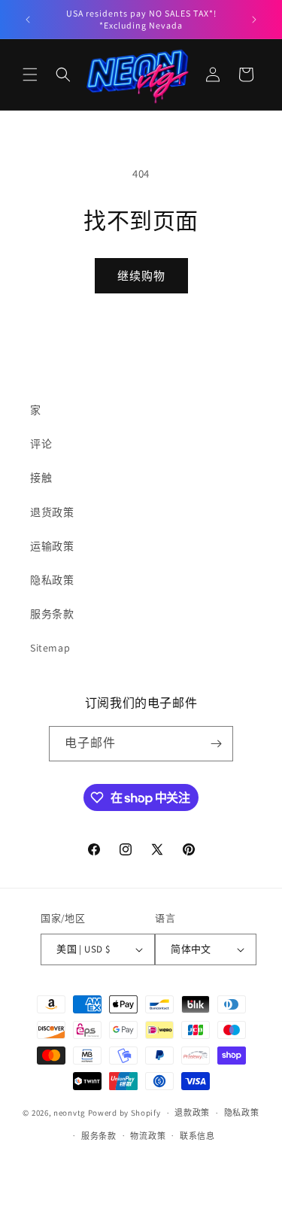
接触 (41, 478)
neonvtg (69, 1112)
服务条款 (52, 614)
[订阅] (215, 743)
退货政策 (52, 512)
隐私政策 (52, 580)
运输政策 (52, 546)
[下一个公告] (254, 19)
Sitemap (50, 648)
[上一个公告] (27, 19)
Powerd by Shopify (124, 1112)
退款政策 (192, 1112)
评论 (41, 444)
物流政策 (147, 1136)
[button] (30, 74)
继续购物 (141, 276)
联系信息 (197, 1136)
